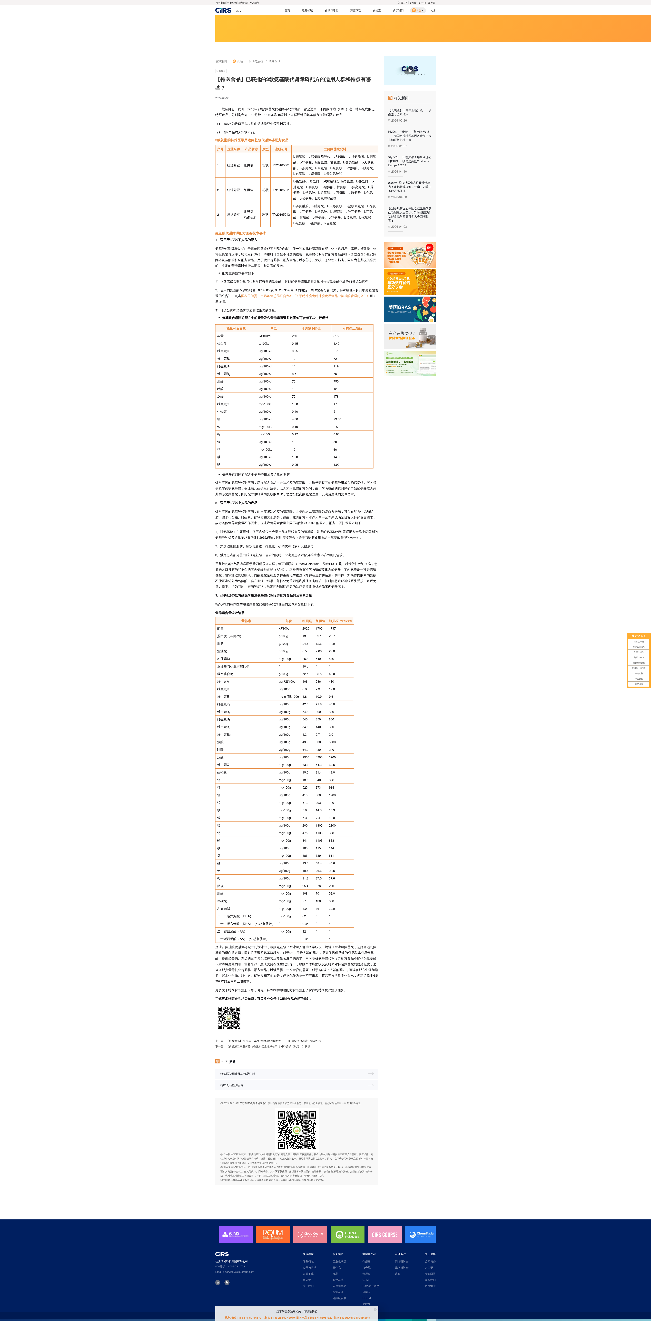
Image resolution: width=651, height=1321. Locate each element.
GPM (365, 1280)
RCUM (366, 1298)
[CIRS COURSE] (347, 1234)
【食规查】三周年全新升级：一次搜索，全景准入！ (409, 112)
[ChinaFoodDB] (310, 1234)
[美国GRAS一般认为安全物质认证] (410, 309)
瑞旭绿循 (243, 2)
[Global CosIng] (273, 1234)
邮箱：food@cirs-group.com (352, 1317)
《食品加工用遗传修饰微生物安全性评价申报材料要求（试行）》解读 (268, 1046)
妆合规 (366, 1267)
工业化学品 (339, 1261)
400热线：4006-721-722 (230, 1266)
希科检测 (221, 2)
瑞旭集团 (221, 61)
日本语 (431, 2)
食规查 (377, 10)
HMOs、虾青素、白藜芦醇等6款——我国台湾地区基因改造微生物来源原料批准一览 (409, 136)
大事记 (429, 1267)
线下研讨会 (402, 1267)
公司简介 (430, 1261)
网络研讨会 (402, 1261)
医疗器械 (338, 1280)
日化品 (337, 1267)
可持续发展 (339, 1298)
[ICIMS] (422, 1234)
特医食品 (220, 70)
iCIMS (366, 1304)
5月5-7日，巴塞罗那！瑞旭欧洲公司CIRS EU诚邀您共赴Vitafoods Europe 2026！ (409, 161)
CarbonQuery (370, 1286)
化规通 (366, 1261)
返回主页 (403, 2)
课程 (397, 1274)
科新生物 (232, 2)
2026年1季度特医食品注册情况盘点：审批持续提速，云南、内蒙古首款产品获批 (409, 187)
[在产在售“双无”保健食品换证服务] (410, 336)
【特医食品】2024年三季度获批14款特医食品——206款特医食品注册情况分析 (273, 1041)
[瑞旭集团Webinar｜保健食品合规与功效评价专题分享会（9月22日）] (410, 282)
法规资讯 (274, 61)
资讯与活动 (331, 10)
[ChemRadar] (385, 1234)
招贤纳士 (430, 1286)
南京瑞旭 (254, 2)
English (413, 2)
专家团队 (430, 1274)
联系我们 (430, 1280)
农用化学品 (339, 1286)
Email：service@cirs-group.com (234, 1272)
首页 (287, 10)
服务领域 (307, 10)
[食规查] (410, 363)
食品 (240, 61)
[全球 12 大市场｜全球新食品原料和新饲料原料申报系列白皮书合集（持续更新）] (410, 255)
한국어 (422, 2)
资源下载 (355, 10)
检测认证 (338, 1292)
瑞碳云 (366, 1292)
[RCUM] (236, 1234)
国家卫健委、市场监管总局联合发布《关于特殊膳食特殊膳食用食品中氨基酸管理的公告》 (305, 295)
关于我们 (398, 10)
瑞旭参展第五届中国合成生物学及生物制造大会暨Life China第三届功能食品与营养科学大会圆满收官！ (409, 214)
